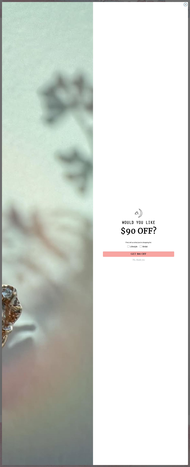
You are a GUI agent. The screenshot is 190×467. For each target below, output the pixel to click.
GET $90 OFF (138, 254)
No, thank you (139, 260)
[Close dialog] (185, 4)
